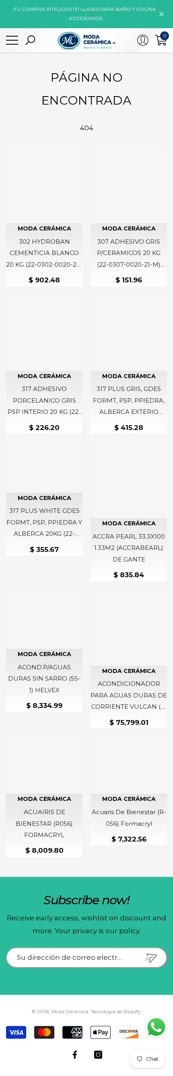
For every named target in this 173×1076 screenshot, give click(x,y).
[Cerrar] (161, 13)
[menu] (12, 40)
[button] (30, 40)
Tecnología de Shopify (116, 1011)
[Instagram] (98, 1055)
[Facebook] (75, 1055)
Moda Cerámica (44, 228)
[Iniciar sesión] (143, 40)
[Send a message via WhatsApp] (156, 1027)
